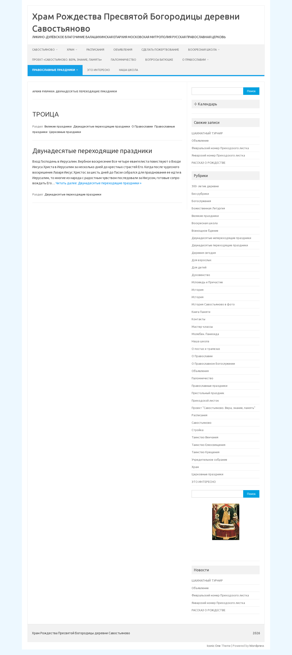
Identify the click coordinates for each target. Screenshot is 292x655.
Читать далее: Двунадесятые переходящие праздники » (98, 183)
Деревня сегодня (204, 252)
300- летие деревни (205, 186)
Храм (70, 49)
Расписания (95, 49)
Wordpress (256, 645)
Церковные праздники (65, 131)
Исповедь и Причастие (207, 282)
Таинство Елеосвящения (208, 444)
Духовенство (201, 274)
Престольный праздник (208, 393)
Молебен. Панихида (205, 333)
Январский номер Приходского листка (218, 155)
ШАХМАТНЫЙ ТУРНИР (207, 133)
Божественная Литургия (208, 208)
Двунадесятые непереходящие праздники (221, 237)
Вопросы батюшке (159, 59)
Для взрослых (201, 260)
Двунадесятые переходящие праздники (101, 126)
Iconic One (214, 645)
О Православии (194, 59)
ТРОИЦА (45, 114)
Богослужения (201, 201)
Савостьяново (43, 49)
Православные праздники (53, 69)
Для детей (199, 267)
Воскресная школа (202, 49)
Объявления (122, 49)
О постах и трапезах (206, 348)
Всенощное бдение (205, 230)
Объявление (200, 140)
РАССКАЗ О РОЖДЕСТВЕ (208, 162)
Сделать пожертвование (160, 49)
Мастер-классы (202, 326)
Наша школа (128, 69)
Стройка (197, 429)
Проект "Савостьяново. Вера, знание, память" (223, 407)
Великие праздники (58, 126)
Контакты (198, 319)
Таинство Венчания (205, 437)
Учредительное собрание (209, 459)
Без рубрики (200, 193)
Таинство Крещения (205, 452)
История (197, 289)
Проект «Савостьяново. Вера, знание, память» (67, 59)
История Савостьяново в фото (213, 304)
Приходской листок (205, 400)
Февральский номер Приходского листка (220, 148)
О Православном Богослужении (213, 363)
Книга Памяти (201, 311)
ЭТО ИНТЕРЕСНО (98, 69)
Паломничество (123, 59)
